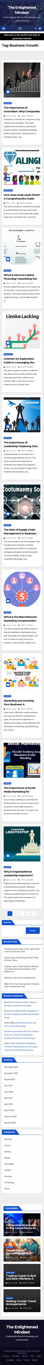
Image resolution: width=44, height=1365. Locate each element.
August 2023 (9, 1079)
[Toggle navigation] (20, 28)
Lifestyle (7, 1170)
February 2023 (10, 1117)
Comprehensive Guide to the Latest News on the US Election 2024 (21, 1228)
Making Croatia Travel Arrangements (19, 978)
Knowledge (8, 190)
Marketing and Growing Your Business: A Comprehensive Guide (19, 704)
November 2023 (11, 1073)
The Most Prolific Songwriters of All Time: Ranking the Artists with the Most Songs (21, 1014)
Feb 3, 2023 (10, 203)
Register (34, 1360)
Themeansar (21, 1353)
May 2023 (8, 1098)
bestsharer (27, 1232)
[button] (36, 28)
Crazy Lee (27, 1258)
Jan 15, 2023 (11, 625)
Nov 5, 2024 (13, 1232)
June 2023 (8, 1092)
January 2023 (10, 1123)
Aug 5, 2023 (13, 1283)
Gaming (7, 1152)
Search (7, 922)
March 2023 (9, 1110)
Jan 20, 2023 (11, 367)
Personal (7, 103)
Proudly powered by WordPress (15, 1351)
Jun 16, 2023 (11, 116)
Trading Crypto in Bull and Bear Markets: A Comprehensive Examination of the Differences (21, 969)
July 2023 (8, 1086)
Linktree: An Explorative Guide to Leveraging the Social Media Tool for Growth (22, 362)
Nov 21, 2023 (13, 1258)
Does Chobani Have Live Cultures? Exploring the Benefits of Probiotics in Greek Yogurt (21, 1034)
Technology (9, 1183)
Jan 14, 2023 (11, 796)
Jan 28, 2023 (11, 283)
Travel (7, 1189)
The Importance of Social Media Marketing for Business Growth (19, 791)
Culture (7, 1145)
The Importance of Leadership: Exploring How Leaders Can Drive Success (21, 446)
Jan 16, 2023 (11, 451)
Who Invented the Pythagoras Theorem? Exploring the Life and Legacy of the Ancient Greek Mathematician (21, 1046)
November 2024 (11, 1067)
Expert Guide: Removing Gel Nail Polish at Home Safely (21, 1253)
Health (7, 1158)
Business (7, 270)
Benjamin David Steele (13, 1031)
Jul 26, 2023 (13, 1308)
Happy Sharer (26, 116)
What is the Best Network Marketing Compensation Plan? (20, 620)
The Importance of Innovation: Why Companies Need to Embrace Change (22, 111)
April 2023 (8, 1104)
